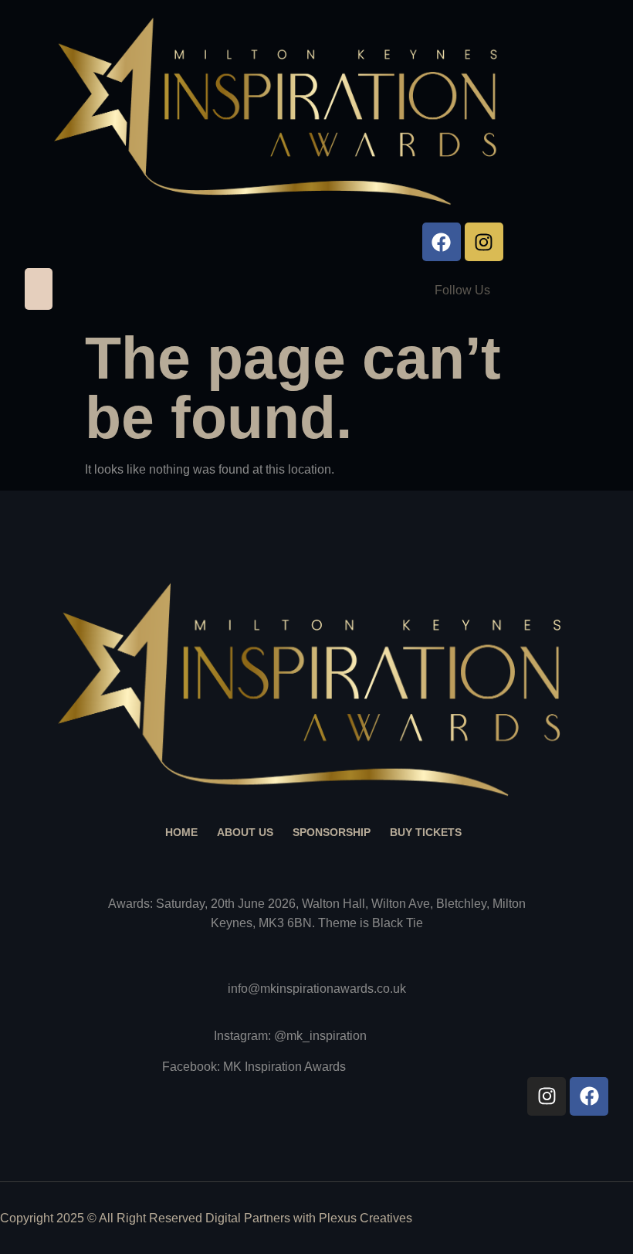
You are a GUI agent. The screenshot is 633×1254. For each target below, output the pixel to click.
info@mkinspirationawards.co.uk (317, 988)
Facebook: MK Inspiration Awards (254, 1066)
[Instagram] (484, 242)
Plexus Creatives (365, 1218)
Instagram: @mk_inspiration (290, 1035)
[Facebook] (441, 242)
